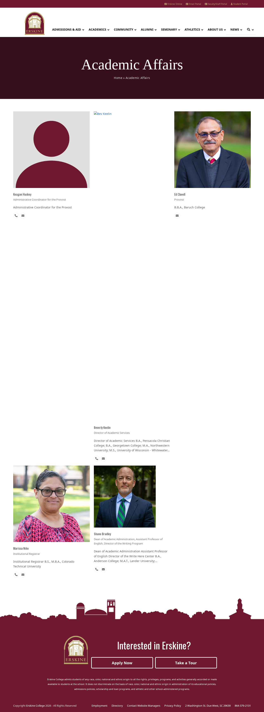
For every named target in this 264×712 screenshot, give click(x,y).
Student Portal (240, 3)
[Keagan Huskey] (51, 149)
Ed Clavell (179, 194)
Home (118, 78)
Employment (99, 705)
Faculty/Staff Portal (217, 3)
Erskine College (35, 705)
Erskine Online (174, 3)
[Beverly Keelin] (132, 266)
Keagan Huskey (22, 194)
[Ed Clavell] (212, 149)
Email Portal (194, 3)
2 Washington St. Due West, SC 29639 (208, 705)
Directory (117, 705)
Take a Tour (186, 662)
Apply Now (122, 662)
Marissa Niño (21, 548)
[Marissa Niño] (51, 503)
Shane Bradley (102, 533)
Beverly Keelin (102, 427)
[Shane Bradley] (125, 496)
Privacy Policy (172, 705)
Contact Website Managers (143, 705)
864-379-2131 (243, 705)
